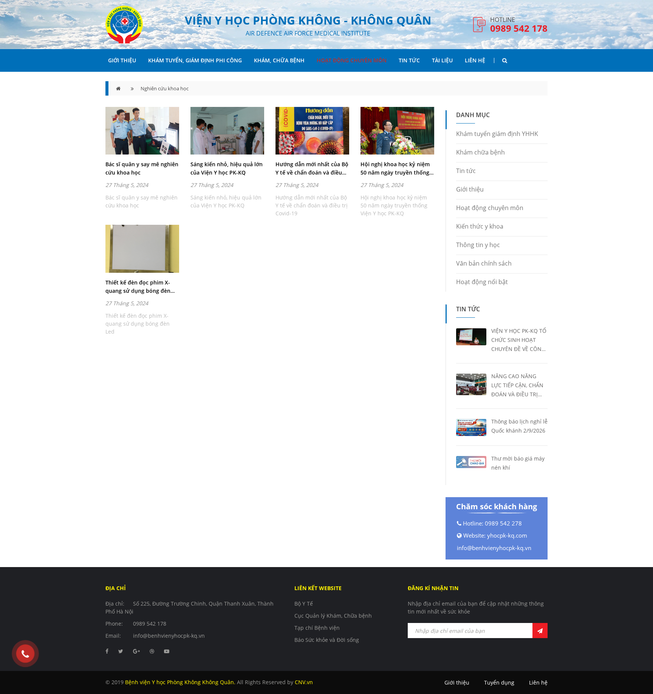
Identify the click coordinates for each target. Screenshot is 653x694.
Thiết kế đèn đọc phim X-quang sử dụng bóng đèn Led (137, 287)
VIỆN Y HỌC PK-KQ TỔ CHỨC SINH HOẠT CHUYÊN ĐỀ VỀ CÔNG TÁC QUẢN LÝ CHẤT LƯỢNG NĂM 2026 (518, 340)
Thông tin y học (478, 245)
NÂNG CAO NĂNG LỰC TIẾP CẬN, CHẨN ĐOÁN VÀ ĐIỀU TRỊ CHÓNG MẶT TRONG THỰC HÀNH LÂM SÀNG (517, 386)
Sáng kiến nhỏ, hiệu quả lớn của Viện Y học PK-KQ (226, 168)
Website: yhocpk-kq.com (495, 535)
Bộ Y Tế (303, 603)
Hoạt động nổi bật (482, 282)
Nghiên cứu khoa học (165, 88)
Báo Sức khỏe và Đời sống (326, 639)
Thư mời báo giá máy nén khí (518, 463)
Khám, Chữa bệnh (279, 60)
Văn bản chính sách (484, 263)
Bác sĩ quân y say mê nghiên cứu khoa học (141, 168)
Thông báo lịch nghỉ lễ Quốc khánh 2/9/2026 (519, 426)
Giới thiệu (122, 60)
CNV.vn (304, 682)
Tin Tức (409, 60)
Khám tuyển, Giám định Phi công (195, 60)
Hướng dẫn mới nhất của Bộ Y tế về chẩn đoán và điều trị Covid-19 (311, 169)
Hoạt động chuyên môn (352, 60)
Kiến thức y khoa (479, 226)
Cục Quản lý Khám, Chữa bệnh (333, 615)
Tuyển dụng (499, 682)
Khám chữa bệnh (480, 152)
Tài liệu (442, 60)
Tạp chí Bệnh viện (317, 627)
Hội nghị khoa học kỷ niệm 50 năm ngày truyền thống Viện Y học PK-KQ (395, 169)
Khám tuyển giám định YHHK (497, 134)
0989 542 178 (519, 28)
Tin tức (466, 171)
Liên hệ (475, 60)
